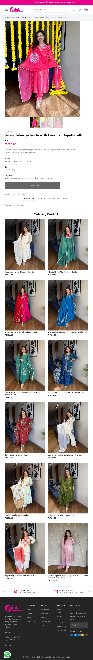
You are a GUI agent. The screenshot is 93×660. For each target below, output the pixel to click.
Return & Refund (59, 611)
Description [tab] (29, 198)
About (29, 609)
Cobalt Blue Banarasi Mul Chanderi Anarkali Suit (67, 332)
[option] (24, 591)
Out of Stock (34, 185)
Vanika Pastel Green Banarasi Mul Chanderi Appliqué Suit (22, 393)
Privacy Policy (61, 623)
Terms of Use (61, 630)
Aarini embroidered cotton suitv (61, 515)
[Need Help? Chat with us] (7, 654)
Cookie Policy (61, 626)
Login (29, 617)
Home (7, 17)
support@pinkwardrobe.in (14, 639)
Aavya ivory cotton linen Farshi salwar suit (65, 455)
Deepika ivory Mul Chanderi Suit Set (19, 272)
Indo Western (46, 613)
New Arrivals (46, 621)
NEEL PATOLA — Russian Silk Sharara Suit (65, 392)
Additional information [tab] (48, 198)
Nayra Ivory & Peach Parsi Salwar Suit (20, 575)
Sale (42, 625)
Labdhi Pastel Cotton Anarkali (17, 515)
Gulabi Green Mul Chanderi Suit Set (63, 272)
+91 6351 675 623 (12, 637)
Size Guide (31, 613)
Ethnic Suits (26, 17)
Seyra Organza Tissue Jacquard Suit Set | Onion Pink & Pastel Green (68, 576)
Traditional (15, 17)
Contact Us (31, 621)
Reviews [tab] (66, 198)
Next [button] (89, 591)
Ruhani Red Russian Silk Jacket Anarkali (21, 332)
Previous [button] (3, 591)
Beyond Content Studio (61, 657)
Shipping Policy (59, 617)
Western (44, 617)
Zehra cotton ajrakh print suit (16, 455)
